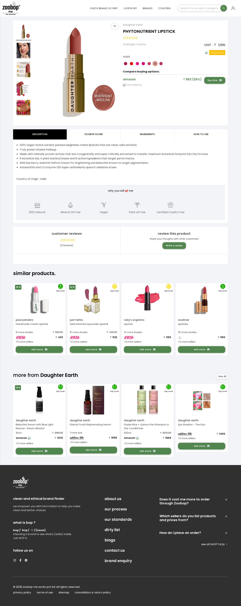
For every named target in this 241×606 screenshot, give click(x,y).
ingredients (147, 134)
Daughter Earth (133, 25)
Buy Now (213, 80)
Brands (148, 8)
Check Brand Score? (104, 8)
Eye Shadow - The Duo (191, 424)
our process (116, 509)
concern (164, 8)
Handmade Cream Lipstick (32, 324)
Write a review (174, 245)
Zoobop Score (93, 134)
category (130, 8)
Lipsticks (183, 324)
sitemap (64, 592)
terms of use (45, 592)
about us (113, 498)
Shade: (127, 56)
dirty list (112, 529)
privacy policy (22, 592)
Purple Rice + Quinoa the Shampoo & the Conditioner (146, 426)
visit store (37, 349)
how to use (201, 134)
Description (39, 134)
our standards (118, 519)
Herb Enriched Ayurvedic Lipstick (89, 324)
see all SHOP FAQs (213, 544)
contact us (115, 550)
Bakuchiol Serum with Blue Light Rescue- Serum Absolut (34, 426)
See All (222, 376)
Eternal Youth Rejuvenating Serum (90, 424)
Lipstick (128, 324)
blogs (110, 540)
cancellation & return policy (93, 592)
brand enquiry (118, 560)
